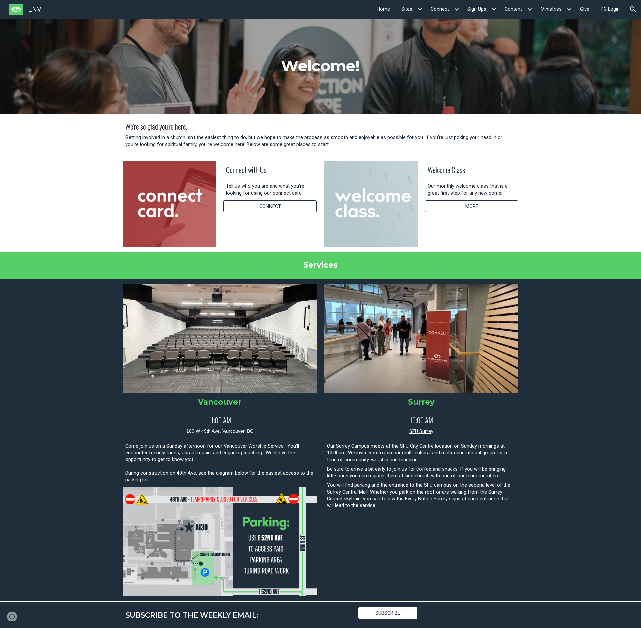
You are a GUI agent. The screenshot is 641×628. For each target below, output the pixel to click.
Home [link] (383, 9)
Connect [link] (440, 9)
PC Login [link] (610, 9)
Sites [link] (406, 9)
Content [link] (513, 9)
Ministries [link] (551, 9)
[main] (320, 66)
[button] (633, 9)
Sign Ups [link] (476, 9)
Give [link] (584, 9)
